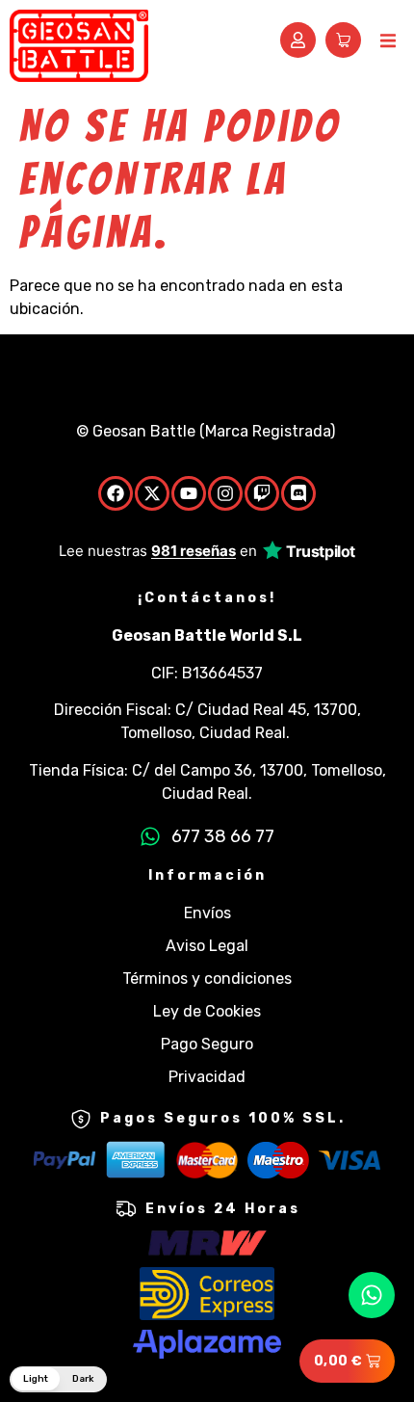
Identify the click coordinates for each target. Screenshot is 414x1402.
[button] (387, 41)
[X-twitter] (152, 493)
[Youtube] (188, 493)
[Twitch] (262, 493)
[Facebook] (115, 493)
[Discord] (298, 493)
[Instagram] (225, 493)
